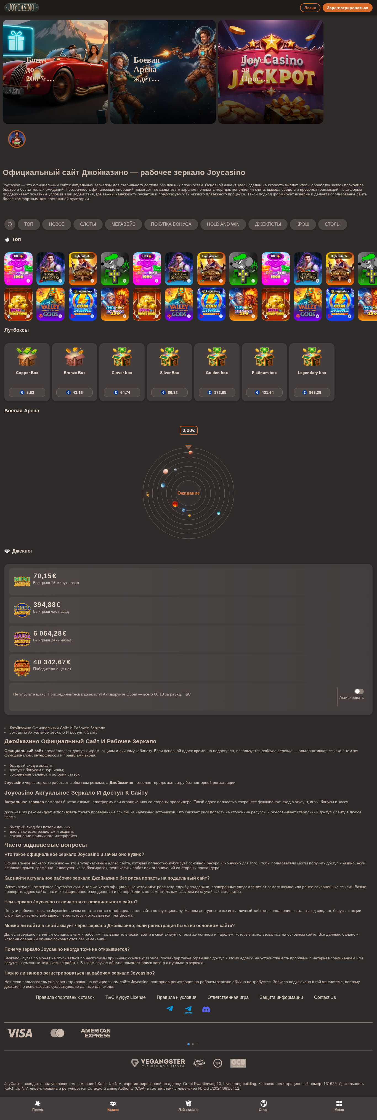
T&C (187, 694)
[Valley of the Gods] (50, 304)
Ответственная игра (228, 997)
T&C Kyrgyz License (125, 997)
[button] (176, 224)
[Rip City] (115, 268)
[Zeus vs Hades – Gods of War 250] (115, 304)
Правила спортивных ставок (65, 997)
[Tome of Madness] (50, 268)
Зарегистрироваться (347, 8)
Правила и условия (177, 997)
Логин (310, 8)
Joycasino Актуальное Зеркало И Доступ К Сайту (53, 732)
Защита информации (281, 997)
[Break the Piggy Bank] (18, 304)
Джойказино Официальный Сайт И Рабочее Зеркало (57, 728)
